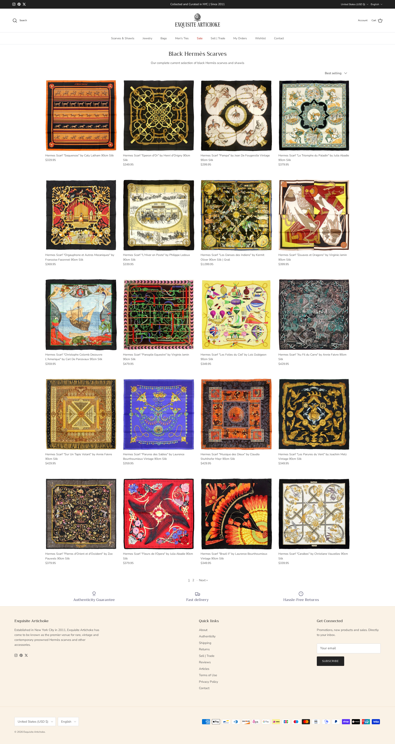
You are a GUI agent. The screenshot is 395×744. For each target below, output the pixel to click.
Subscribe (330, 661)
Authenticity (207, 636)
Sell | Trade (218, 38)
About (203, 630)
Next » (203, 580)
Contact (279, 38)
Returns (204, 649)
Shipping (205, 643)
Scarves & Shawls (122, 38)
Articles (204, 669)
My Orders (240, 38)
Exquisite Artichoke (34, 732)
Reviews (205, 662)
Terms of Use (208, 675)
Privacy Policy (208, 682)
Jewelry (147, 38)
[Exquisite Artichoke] (197, 20)
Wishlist (260, 38)
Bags (163, 38)
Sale (199, 38)
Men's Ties (182, 38)
